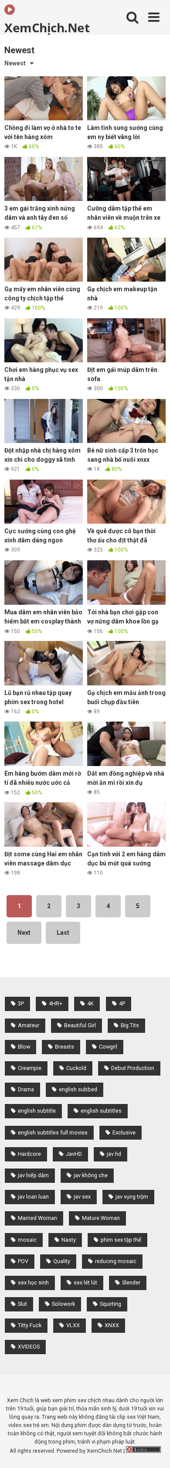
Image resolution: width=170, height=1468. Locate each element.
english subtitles (101, 1110)
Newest (15, 63)
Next (24, 932)
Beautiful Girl (80, 1025)
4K (90, 1003)
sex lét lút (85, 1282)
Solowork (63, 1304)
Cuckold (76, 1068)
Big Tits (130, 1025)
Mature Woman (101, 1218)
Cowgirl (108, 1046)
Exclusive (124, 1132)
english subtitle (37, 1110)
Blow (24, 1046)
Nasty (68, 1239)
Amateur (28, 1025)
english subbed (78, 1089)
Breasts (64, 1046)
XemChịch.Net (46, 27)
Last (63, 932)
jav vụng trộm (132, 1196)
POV (23, 1261)
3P (21, 1003)
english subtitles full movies (53, 1132)
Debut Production (132, 1068)
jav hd (114, 1154)
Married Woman (37, 1218)
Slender (131, 1282)
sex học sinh (33, 1282)
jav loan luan (33, 1196)
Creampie (29, 1068)
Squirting (110, 1304)
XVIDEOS (29, 1346)
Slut (22, 1304)
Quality (61, 1261)
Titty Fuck (29, 1325)
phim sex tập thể (121, 1239)
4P (122, 1003)
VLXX (73, 1325)
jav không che (91, 1175)
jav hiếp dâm (33, 1175)
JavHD (74, 1154)
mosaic (27, 1239)
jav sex (82, 1196)
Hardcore (29, 1154)
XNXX (112, 1325)
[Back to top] (154, 1450)
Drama (26, 1089)
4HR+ (55, 1003)
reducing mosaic (115, 1261)
